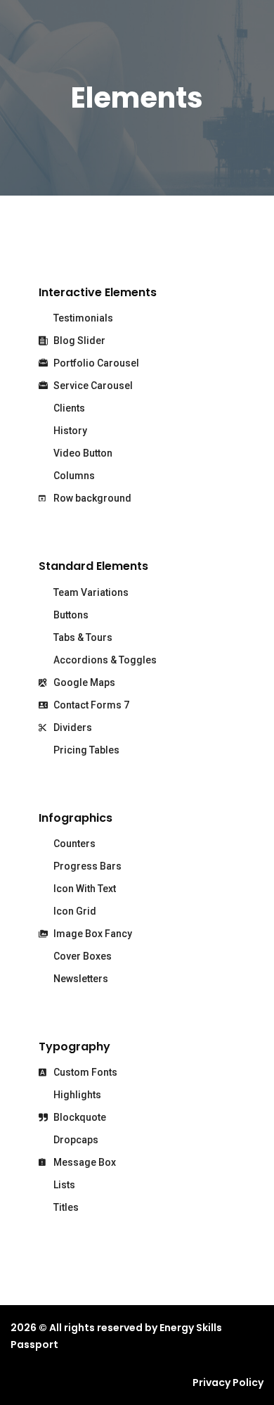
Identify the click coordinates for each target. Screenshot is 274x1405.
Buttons (70, 615)
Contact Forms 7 (90, 705)
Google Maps (83, 682)
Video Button (81, 453)
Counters (73, 843)
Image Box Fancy (91, 933)
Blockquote (78, 1117)
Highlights (76, 1094)
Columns (73, 475)
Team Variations (90, 592)
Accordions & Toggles (104, 660)
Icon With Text (83, 888)
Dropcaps (74, 1139)
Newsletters (79, 978)
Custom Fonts (84, 1072)
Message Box (83, 1162)
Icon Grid (73, 911)
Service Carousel (92, 385)
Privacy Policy (228, 1382)
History (69, 430)
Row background (91, 498)
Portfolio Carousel (95, 363)
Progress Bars (86, 866)
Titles (65, 1207)
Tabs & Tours (81, 637)
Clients (68, 408)
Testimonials (82, 318)
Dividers (71, 727)
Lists (63, 1184)
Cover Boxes (81, 956)
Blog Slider (78, 340)
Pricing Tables (85, 750)
